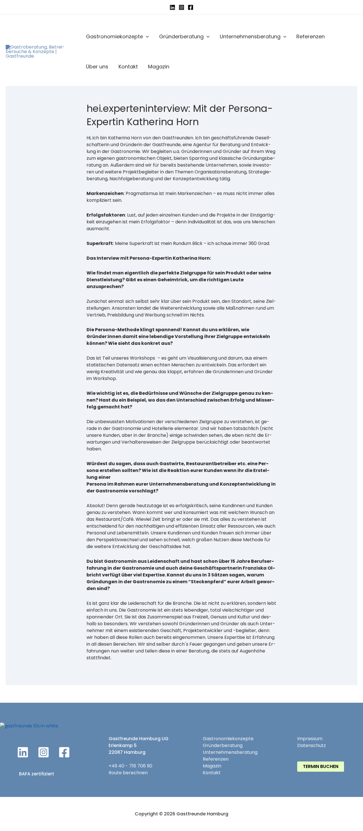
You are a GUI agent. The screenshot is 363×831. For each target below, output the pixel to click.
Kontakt (128, 66)
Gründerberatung (181, 36)
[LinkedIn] (172, 7)
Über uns (97, 66)
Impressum (309, 738)
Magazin (158, 66)
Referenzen (310, 36)
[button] (146, 37)
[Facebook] (190, 7)
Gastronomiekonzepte (114, 36)
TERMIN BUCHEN (320, 766)
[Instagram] (181, 7)
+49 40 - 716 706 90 (130, 766)
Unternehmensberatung (250, 36)
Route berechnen (128, 772)
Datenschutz (311, 745)
